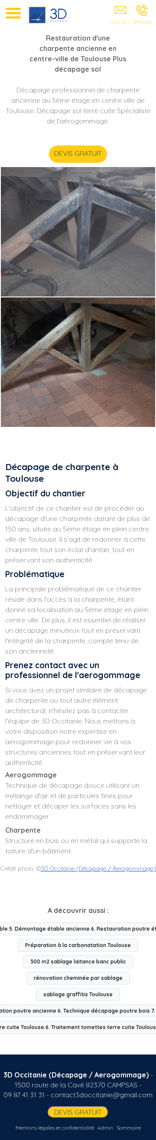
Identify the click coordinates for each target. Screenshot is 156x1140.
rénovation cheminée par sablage (78, 978)
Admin (105, 1127)
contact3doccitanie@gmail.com (102, 1094)
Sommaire (129, 1127)
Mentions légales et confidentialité (55, 1127)
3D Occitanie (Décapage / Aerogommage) (98, 868)
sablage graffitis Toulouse (78, 994)
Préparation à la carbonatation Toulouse (78, 945)
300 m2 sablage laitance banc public (78, 961)
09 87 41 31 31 (24, 1094)
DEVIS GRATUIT (78, 153)
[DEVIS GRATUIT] (120, 16)
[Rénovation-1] (78, 362)
